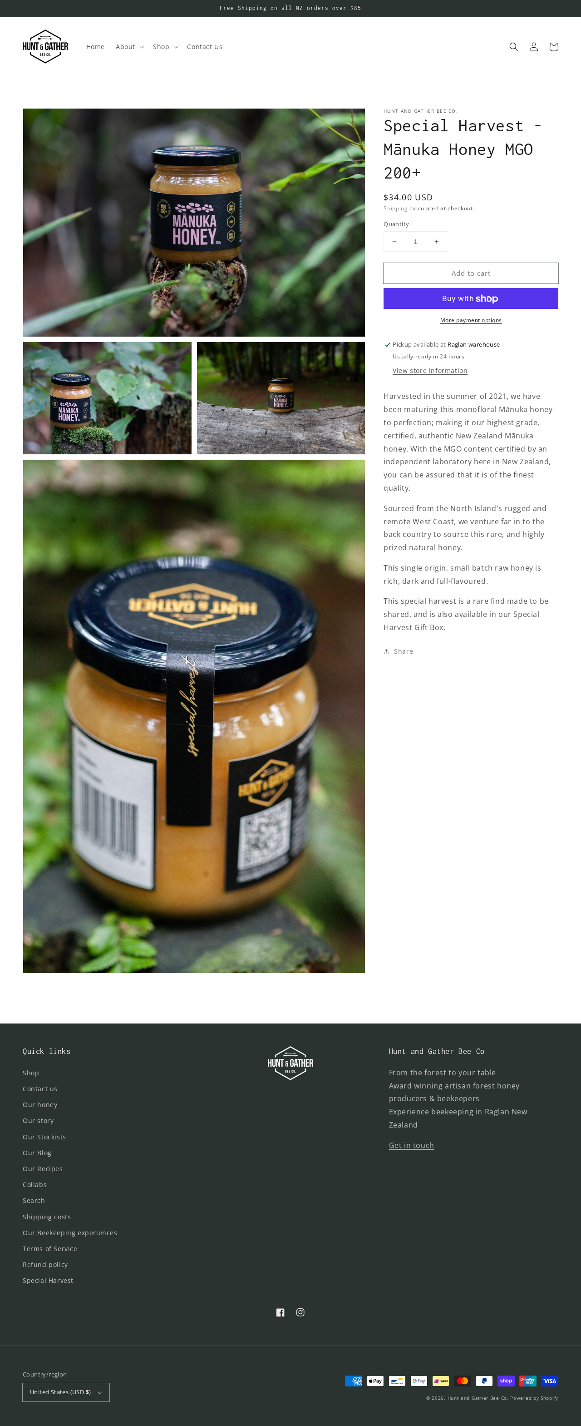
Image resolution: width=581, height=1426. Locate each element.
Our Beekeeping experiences (70, 1232)
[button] (129, 46)
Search (34, 1200)
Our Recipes (43, 1168)
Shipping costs (47, 1216)
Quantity (396, 224)
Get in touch (411, 1145)
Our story (38, 1120)
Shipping (396, 208)
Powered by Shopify (534, 1398)
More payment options (471, 320)
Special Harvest (48, 1280)
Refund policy (45, 1264)
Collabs (35, 1184)
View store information (430, 371)
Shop (31, 1072)
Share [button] (403, 651)
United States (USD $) (60, 1392)
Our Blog (37, 1152)
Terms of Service (50, 1248)
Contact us (40, 1088)
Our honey (40, 1104)
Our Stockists (44, 1137)
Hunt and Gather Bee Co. (478, 1398)
